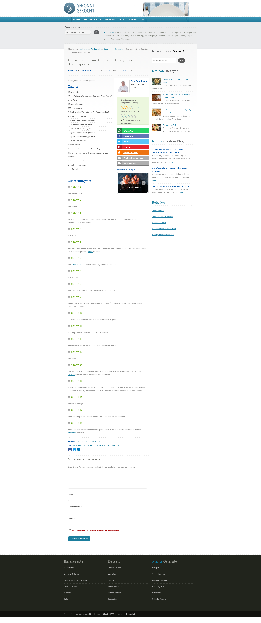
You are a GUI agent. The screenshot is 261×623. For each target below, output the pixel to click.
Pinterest (127, 147)
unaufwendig (113, 445)
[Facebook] (70, 449)
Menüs (121, 19)
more (171, 162)
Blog (142, 19)
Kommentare (129, 163)
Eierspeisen (156, 568)
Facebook (128, 136)
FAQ (112, 614)
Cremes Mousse (114, 568)
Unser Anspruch (158, 211)
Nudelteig (67, 593)
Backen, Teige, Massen (124, 33)
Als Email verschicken (133, 158)
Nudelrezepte (149, 36)
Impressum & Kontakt (102, 614)
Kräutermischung (136, 36)
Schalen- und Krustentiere (114, 49)
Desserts (151, 33)
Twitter (126, 142)
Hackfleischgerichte (160, 580)
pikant (95, 445)
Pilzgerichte (156, 593)
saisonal (102, 445)
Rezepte (76, 19)
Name (72, 494)
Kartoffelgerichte (158, 586)
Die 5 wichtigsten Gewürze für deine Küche (170, 186)
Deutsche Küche (163, 33)
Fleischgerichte (190, 33)
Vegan (106, 39)
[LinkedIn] (78, 449)
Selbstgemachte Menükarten (163, 235)
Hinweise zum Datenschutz (125, 614)
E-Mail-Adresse (76, 506)
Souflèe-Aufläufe (114, 593)
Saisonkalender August (92, 19)
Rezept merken (130, 153)
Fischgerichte (176, 33)
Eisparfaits (112, 574)
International (110, 19)
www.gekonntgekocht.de (84, 614)
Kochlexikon (132, 19)
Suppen (189, 36)
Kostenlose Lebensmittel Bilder (164, 229)
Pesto (90, 252)
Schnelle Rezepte (159, 599)
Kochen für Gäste (159, 223)
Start (68, 19)
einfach (81, 445)
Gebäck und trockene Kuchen (75, 580)
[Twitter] (74, 449)
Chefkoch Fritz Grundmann (162, 217)
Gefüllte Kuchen (70, 586)
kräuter (89, 445)
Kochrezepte (84, 49)
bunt (75, 445)
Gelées (111, 580)
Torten (66, 599)
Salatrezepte (173, 36)
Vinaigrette (72, 433)
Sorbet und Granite (115, 586)
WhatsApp (128, 131)
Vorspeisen (125, 39)
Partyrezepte (161, 36)
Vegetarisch (115, 39)
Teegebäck (112, 599)
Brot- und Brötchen (71, 574)
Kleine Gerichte (122, 36)
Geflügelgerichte (158, 574)
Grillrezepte (109, 36)
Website (72, 519)
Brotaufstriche (140, 33)
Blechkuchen (69, 568)
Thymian (71, 375)
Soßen (182, 36)
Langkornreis (77, 265)
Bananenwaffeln (170, 125)
